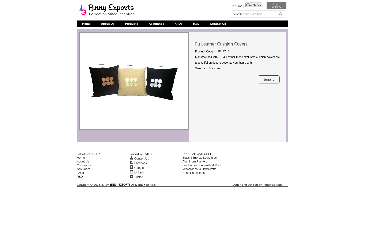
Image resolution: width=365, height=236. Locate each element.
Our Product (85, 165)
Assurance (156, 23)
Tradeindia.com (272, 184)
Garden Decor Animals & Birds (202, 165)
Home (86, 23)
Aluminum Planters (194, 161)
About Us (107, 23)
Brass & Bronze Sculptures (199, 158)
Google (138, 168)
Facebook (140, 163)
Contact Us (218, 23)
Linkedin (139, 172)
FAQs (178, 23)
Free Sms (236, 6)
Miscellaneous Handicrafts (199, 169)
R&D (196, 23)
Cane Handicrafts (193, 173)
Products (131, 23)
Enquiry (268, 79)
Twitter (137, 177)
